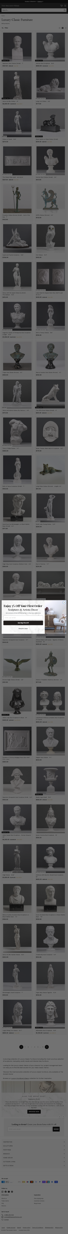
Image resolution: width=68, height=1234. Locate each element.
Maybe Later (23, 628)
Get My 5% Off (23, 623)
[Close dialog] (64, 602)
